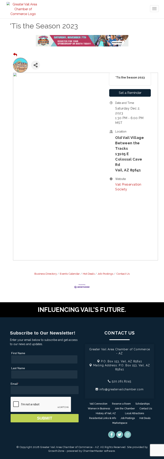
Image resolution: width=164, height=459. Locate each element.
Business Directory (45, 273)
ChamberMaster (93, 450)
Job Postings (105, 273)
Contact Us (123, 273)
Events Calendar (70, 273)
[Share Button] (35, 65)
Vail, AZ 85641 (121, 361)
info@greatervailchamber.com (121, 389)
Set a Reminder (130, 93)
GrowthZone (56, 450)
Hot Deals (89, 273)
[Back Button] (15, 55)
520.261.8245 (121, 381)
